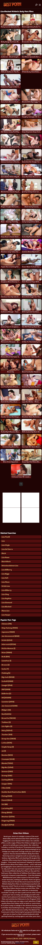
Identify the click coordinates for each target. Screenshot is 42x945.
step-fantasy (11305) (10, 628)
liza (3, 541)
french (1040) (7, 800)
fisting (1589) (7, 796)
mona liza (5, 611)
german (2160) (7, 771)
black (4, 553)
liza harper (6, 615)
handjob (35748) (8, 825)
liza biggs (5, 574)
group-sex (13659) (9, 739)
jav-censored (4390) (9, 706)
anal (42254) (6, 714)
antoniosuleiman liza (10, 565)
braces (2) (6, 665)
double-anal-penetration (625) (14, 792)
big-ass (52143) (7, 767)
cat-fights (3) (7, 726)
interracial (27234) (9, 644)
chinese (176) (7, 624)
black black (6, 561)
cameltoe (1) (6, 661)
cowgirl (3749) (7, 685)
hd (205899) (6, 697)
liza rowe (5, 557)
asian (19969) (7, 652)
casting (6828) (7, 780)
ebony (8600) (7, 812)
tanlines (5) (6, 722)
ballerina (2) (6, 693)
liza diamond (7, 602)
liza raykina (6, 598)
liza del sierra (7, 549)
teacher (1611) (7, 734)
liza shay (5, 594)
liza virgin (6, 545)
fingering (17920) (8, 821)
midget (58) (6, 710)
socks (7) (5, 669)
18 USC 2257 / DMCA (21, 939)
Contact (9, 939)
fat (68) (5, 804)
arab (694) (6, 656)
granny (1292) (7, 775)
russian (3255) (7, 755)
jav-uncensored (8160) (10, 636)
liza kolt (5, 578)
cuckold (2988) (7, 681)
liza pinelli (6, 537)
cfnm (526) (6, 788)
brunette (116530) (9, 718)
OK (36, 942)
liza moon (5, 582)
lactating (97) (7, 808)
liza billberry (7, 570)
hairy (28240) (7, 730)
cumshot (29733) (8, 702)
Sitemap (32, 939)
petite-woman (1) (8, 648)
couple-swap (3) (8, 747)
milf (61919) (6, 689)
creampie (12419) (8, 759)
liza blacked (6, 606)
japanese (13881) (8, 632)
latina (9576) (7, 743)
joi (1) (4, 751)
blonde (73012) (7, 763)
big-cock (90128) (8, 677)
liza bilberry (6, 590)
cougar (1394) (7, 784)
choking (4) (6, 673)
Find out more (20, 943)
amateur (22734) (8, 816)
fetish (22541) (7, 640)
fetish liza (6, 586)
